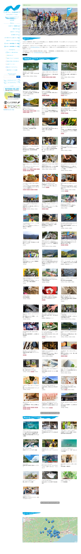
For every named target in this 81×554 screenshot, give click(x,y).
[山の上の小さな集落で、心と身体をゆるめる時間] (47, 534)
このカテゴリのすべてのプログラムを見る (50, 413)
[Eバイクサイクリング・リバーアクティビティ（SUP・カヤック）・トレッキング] (52, 522)
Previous (24, 21)
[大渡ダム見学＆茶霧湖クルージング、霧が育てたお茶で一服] (43, 532)
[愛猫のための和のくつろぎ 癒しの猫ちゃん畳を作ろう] (59, 532)
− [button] (24, 521)
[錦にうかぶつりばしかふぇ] (53, 521)
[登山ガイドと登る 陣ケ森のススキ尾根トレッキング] (53, 526)
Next (76, 21)
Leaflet (76, 541)
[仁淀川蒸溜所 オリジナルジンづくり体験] (45, 529)
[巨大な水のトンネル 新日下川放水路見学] (55, 533)
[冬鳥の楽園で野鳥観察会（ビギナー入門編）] (54, 533)
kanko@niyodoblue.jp (35, 47)
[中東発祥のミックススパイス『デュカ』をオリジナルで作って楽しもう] (49, 533)
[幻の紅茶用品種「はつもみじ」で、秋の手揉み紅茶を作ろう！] (51, 536)
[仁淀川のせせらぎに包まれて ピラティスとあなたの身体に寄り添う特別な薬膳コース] (51, 531)
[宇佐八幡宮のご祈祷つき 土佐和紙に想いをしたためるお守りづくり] (58, 537)
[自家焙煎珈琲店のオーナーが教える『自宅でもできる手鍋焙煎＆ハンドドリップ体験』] (56, 534)
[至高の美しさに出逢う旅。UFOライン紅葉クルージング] (46, 519)
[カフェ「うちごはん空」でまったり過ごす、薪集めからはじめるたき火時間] (51, 528)
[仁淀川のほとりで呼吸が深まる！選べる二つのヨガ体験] (54, 530)
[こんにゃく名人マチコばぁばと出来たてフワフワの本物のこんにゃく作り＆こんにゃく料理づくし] (47, 531)
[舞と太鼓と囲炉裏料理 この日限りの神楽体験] (48, 522)
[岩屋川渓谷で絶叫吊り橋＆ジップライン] (40, 532)
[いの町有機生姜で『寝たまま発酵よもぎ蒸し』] (57, 532)
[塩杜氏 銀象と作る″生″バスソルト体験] (59, 537)
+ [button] (24, 519)
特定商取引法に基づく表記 (8, 109)
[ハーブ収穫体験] (52, 535)
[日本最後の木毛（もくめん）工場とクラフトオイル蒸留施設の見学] (54, 536)
